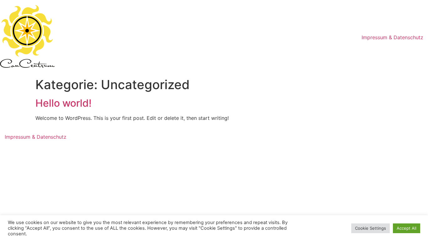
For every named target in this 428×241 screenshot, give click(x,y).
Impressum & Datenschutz (392, 37)
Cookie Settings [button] (370, 228)
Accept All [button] (406, 228)
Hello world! (63, 103)
